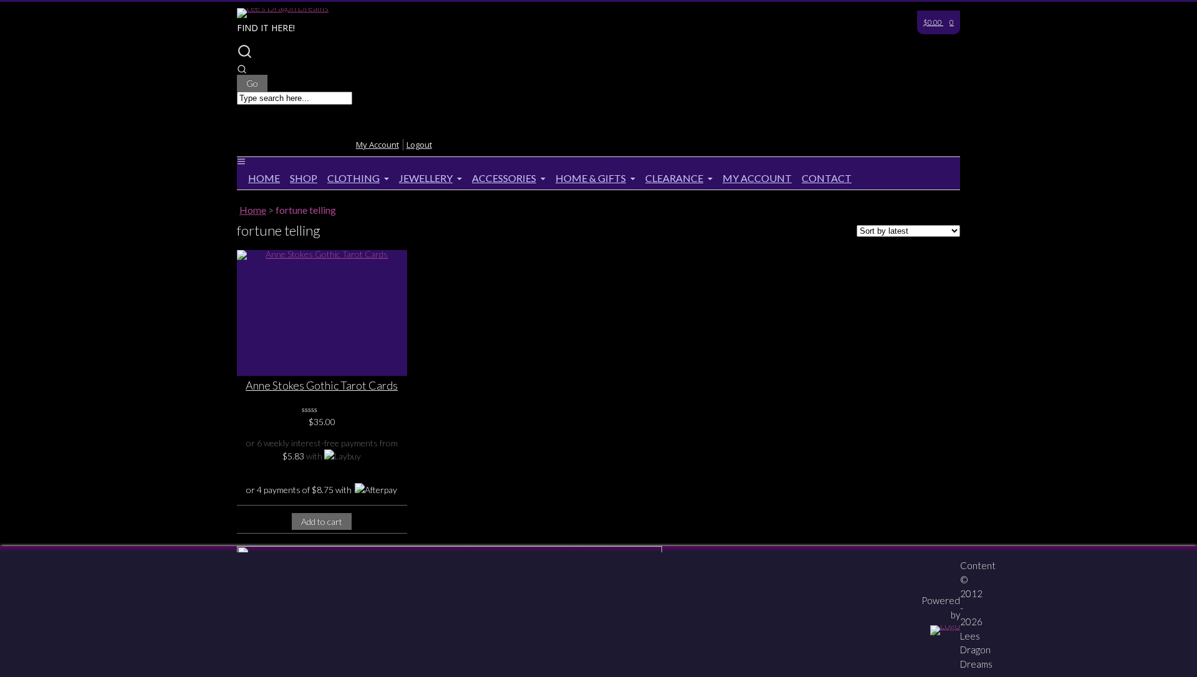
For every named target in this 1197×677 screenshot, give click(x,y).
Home (264, 178)
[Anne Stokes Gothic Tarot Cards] (322, 313)
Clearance (674, 178)
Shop (303, 178)
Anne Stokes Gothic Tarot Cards (322, 385)
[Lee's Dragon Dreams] (283, 7)
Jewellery (426, 178)
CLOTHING (353, 178)
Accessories (504, 178)
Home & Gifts (590, 178)
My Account (757, 178)
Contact (827, 178)
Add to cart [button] (321, 521)
